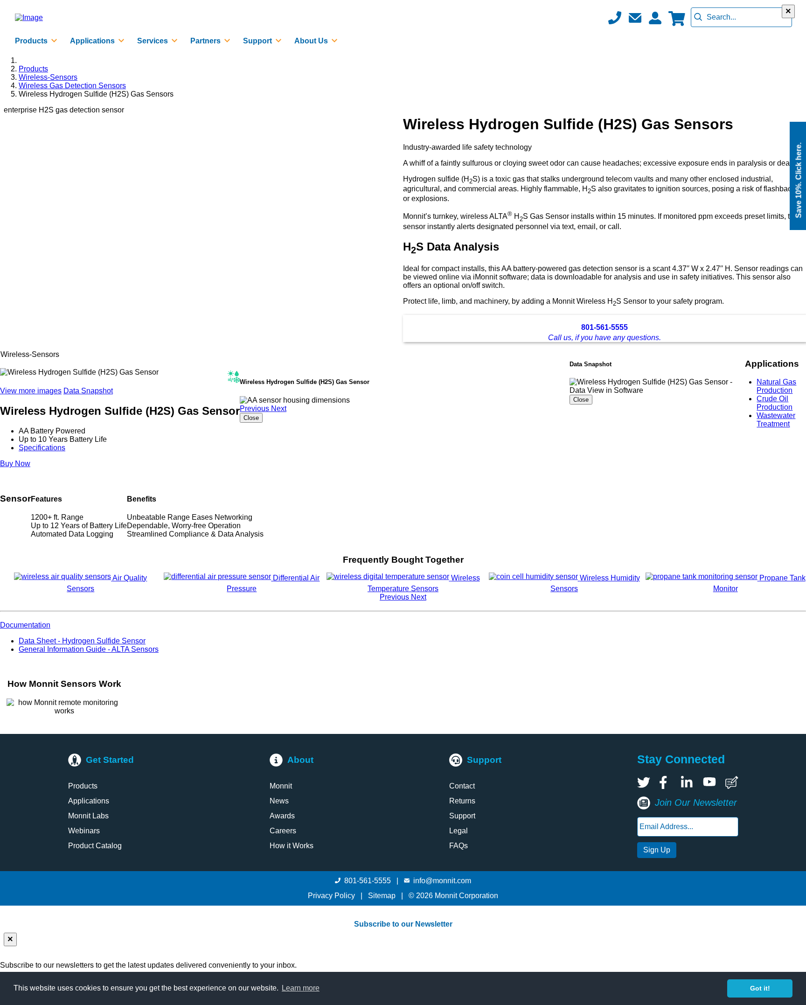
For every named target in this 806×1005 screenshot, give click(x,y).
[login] (654, 17)
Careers (283, 831)
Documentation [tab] (25, 625)
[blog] (731, 782)
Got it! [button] (760, 988)
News (279, 801)
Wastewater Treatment (776, 420)
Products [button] (32, 41)
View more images (31, 391)
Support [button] (258, 41)
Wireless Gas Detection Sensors (72, 86)
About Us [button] (312, 41)
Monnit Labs (88, 816)
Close (251, 417)
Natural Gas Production (776, 386)
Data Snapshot (88, 391)
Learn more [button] (301, 988)
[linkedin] (687, 782)
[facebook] (665, 782)
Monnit (281, 786)
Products (33, 69)
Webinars (84, 831)
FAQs (458, 846)
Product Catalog (95, 846)
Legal (458, 831)
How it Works (291, 846)
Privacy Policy (331, 896)
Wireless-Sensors (48, 77)
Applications (88, 801)
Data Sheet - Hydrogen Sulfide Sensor (82, 641)
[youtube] (709, 782)
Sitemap (382, 896)
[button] (634, 17)
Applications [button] (93, 41)
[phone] (614, 17)
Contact (462, 786)
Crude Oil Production (774, 403)
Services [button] (153, 41)
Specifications (42, 448)
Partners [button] (206, 41)
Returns (462, 801)
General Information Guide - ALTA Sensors (89, 649)
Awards (282, 816)
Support (462, 816)
